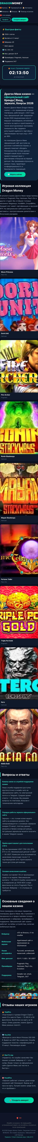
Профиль (5, 19)
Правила (8, 1137)
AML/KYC (30, 1137)
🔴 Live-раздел (5, 15)
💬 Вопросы (4, 11)
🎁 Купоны (3, 8)
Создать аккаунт (20, 19)
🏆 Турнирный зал (15, 8)
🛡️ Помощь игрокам (25, 11)
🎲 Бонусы (13, 11)
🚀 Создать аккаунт (19, 1100)
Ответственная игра (19, 1137)
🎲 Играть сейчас (15, 174)
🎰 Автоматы (27, 8)
